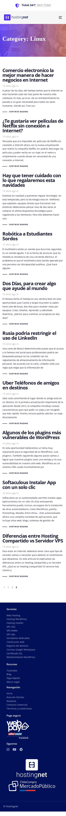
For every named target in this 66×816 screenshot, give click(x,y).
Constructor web (15, 641)
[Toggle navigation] (52, 17)
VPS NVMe (12, 630)
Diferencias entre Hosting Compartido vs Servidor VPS (33, 556)
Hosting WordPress (17, 619)
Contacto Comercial (17, 704)
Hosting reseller (15, 622)
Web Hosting (13, 615)
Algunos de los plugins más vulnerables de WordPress (33, 452)
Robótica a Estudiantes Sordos (33, 253)
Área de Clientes (15, 697)
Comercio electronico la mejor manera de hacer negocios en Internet (33, 91)
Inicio (9, 693)
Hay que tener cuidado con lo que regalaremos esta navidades (33, 200)
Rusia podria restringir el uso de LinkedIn (33, 353)
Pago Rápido (13, 678)
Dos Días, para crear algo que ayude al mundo (33, 303)
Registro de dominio (17, 645)
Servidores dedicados (18, 638)
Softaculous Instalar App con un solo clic (33, 504)
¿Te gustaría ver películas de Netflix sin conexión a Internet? (33, 143)
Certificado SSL (14, 653)
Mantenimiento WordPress (21, 657)
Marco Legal (13, 681)
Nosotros (11, 701)
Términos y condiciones (19, 708)
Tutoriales (12, 670)
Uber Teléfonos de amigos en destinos (33, 402)
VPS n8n (11, 634)
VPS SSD (11, 626)
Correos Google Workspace (21, 649)
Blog (9, 674)
